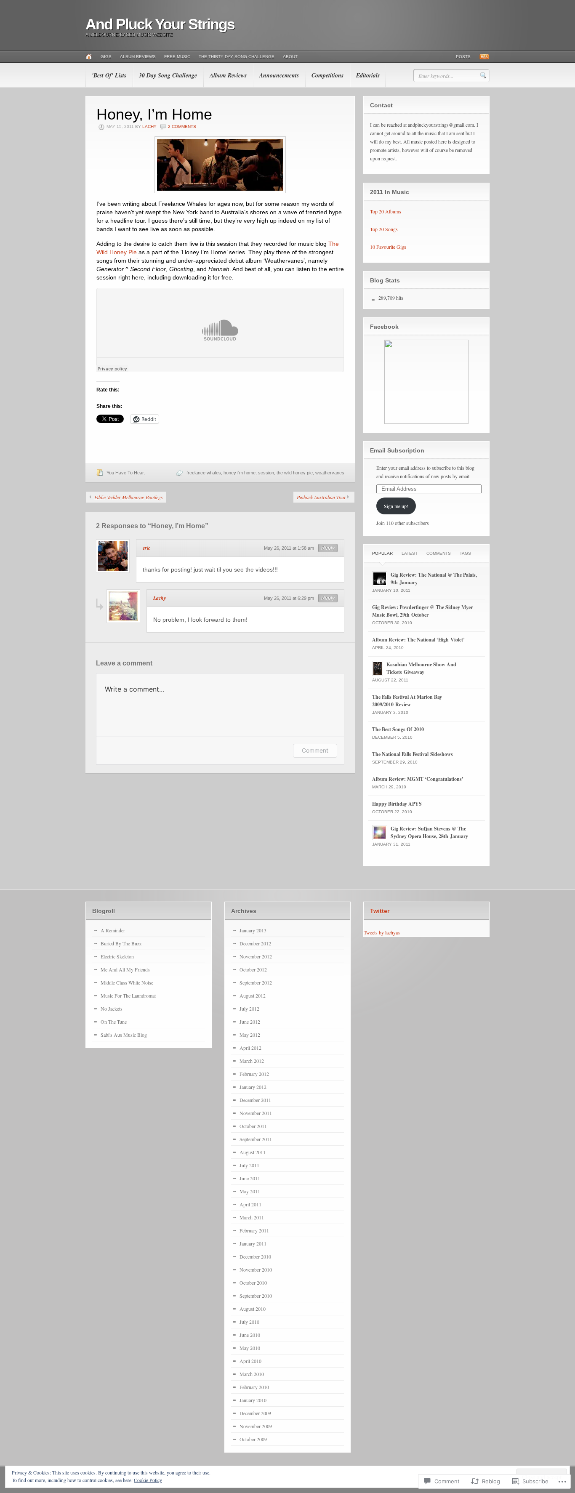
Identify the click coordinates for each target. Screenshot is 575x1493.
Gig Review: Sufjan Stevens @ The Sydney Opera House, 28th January (429, 832)
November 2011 (256, 1113)
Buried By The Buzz (121, 943)
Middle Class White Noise (127, 982)
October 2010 (253, 1282)
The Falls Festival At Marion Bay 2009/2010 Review (407, 700)
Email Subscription (397, 450)
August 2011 (253, 1152)
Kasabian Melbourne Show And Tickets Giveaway (421, 668)
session (266, 472)
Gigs (106, 56)
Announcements (279, 75)
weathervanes (329, 472)
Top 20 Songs (384, 229)
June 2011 (250, 1178)
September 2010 (256, 1295)
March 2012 (252, 1060)
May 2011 (250, 1191)
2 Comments (182, 126)
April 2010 (250, 1360)
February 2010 (254, 1387)
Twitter (379, 911)
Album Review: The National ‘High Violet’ (418, 639)
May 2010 (250, 1347)
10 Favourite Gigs (388, 246)
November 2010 (256, 1269)
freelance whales (203, 472)
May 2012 (250, 1034)
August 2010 (253, 1308)
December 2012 (255, 943)
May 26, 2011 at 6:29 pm (289, 598)
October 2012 (253, 969)
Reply (328, 548)
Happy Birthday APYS (397, 803)
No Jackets (111, 1008)
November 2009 (256, 1426)
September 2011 (256, 1139)
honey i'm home (240, 472)
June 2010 (250, 1334)
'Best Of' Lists (109, 75)
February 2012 (254, 1073)
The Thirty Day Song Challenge (236, 56)
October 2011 (253, 1126)
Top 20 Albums (385, 211)
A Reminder (113, 930)
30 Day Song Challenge (168, 75)
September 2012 (256, 982)
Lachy (149, 126)
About (290, 56)
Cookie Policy (148, 1480)
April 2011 (250, 1204)
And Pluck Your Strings (159, 24)
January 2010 (253, 1400)
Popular (382, 553)
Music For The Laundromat (128, 995)
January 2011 (253, 1243)
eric (146, 547)
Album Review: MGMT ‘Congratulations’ (417, 778)
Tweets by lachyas (382, 932)
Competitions (327, 75)
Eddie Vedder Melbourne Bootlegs (128, 497)
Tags (465, 553)
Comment (315, 750)
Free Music (177, 56)
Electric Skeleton (117, 956)
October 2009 (253, 1439)
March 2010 (252, 1374)
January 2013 (253, 930)
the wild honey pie (295, 472)
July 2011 (249, 1165)
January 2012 (253, 1086)
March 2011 (252, 1217)
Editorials (368, 75)
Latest (410, 553)
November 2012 (256, 956)
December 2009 (255, 1413)
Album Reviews (138, 56)
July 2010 (249, 1321)
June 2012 (250, 1021)
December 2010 (255, 1256)
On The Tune (114, 1021)
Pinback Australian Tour (321, 497)
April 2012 (250, 1047)
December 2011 (255, 1099)
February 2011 (254, 1230)
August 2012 (253, 995)
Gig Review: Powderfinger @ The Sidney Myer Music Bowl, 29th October (422, 611)
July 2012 (249, 1008)
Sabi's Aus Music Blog (124, 1034)
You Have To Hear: (125, 472)
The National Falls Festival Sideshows (412, 754)
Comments (438, 553)
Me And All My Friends (125, 969)
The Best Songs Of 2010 (398, 729)
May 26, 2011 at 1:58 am (289, 548)
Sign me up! (396, 506)
